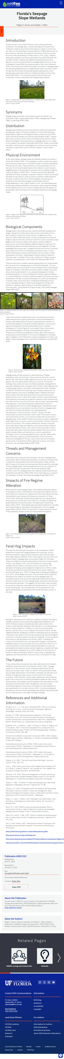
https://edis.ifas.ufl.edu (13, 908)
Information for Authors (43, 1024)
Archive (38, 1046)
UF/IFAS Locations (12, 1024)
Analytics (20, 1050)
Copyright (37, 1009)
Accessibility (38, 1006)
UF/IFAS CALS (10, 1030)
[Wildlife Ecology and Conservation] (19, 956)
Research (8, 1033)
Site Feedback (10, 1009)
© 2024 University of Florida (13, 1046)
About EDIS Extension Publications (47, 1033)
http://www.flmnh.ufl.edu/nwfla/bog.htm (21, 835)
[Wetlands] (45, 956)
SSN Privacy (30, 1050)
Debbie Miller (16, 881)
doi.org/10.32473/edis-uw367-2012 (17, 873)
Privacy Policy (9, 1050)
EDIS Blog (37, 1000)
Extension (9, 1036)
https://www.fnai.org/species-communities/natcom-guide (27, 831)
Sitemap (28, 1046)
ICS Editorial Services (42, 1030)
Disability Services (50, 1046)
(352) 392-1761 (11, 1011)
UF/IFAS (8, 1027)
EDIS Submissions (40, 1027)
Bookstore (38, 1003)
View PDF (16, 887)
